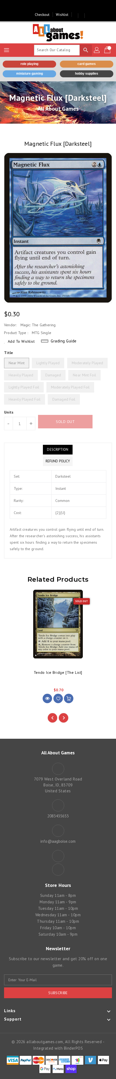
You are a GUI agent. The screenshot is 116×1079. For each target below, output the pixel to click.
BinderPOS (73, 1048)
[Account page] (97, 50)
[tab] (58, 450)
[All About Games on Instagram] (63, 6)
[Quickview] (47, 698)
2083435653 (58, 815)
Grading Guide (64, 341)
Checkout (42, 14)
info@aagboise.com (58, 841)
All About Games (58, 108)
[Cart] (108, 50)
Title (8, 352)
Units (9, 412)
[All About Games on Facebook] (53, 6)
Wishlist (62, 14)
